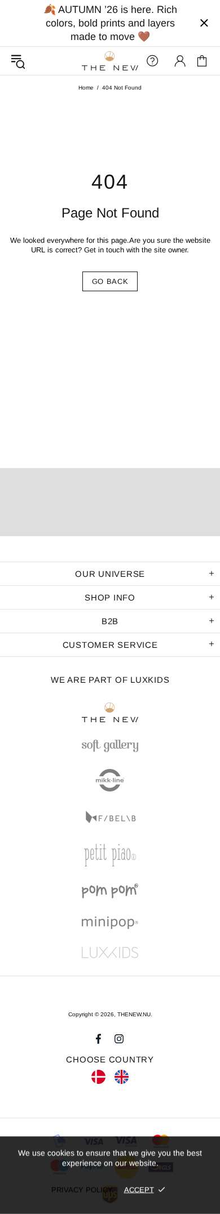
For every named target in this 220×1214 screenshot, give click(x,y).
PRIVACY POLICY (82, 1189)
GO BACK (110, 281)
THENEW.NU (110, 61)
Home (86, 88)
